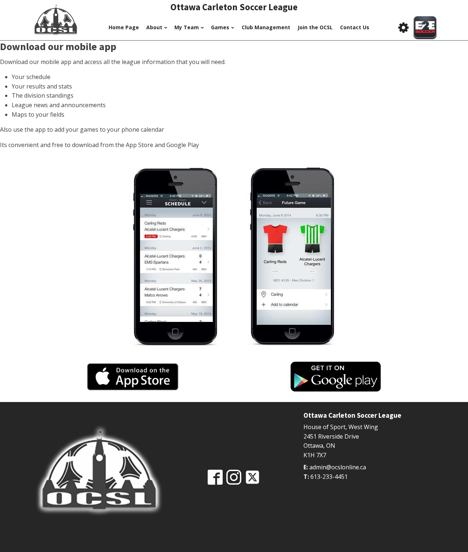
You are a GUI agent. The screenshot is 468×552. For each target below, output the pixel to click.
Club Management (266, 27)
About (154, 27)
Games (220, 27)
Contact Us (354, 27)
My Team (186, 27)
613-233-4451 (329, 477)
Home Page (124, 27)
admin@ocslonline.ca (337, 467)
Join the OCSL (315, 27)
